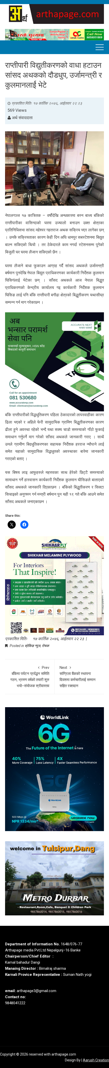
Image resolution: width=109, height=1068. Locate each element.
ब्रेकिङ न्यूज (32, 646)
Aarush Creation (96, 1060)
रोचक (45, 646)
